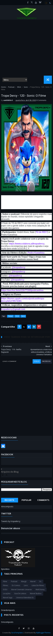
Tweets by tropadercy (10, 521)
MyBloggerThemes (43, 632)
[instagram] (28, 628)
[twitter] (24, 628)
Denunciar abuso (10, 528)
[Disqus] (26, 398)
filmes (5, 585)
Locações (6, 593)
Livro (26, 585)
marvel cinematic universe (21, 589)
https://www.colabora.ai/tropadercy (26, 243)
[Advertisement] (26, 47)
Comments (43, 500)
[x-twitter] (32, 2)
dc (40, 581)
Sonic (26, 87)
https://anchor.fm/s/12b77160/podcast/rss (22, 290)
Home (3, 87)
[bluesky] (40, 2)
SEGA (19, 87)
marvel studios (35, 593)
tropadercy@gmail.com (13, 309)
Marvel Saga (7, 597)
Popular (26, 500)
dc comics (16, 585)
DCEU (5, 589)
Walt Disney (40, 589)
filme (5, 581)
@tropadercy (18, 267)
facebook (46, 361)
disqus (36, 361)
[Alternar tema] (48, 3)
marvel (32, 581)
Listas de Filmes (38, 585)
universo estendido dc (25, 597)
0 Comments (41, 100)
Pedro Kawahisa (36, 253)
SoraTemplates (17, 632)
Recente (9, 500)
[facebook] (28, 2)
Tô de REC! (42, 232)
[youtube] (36, 2)
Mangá (23, 581)
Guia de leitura (20, 593)
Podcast (11, 87)
